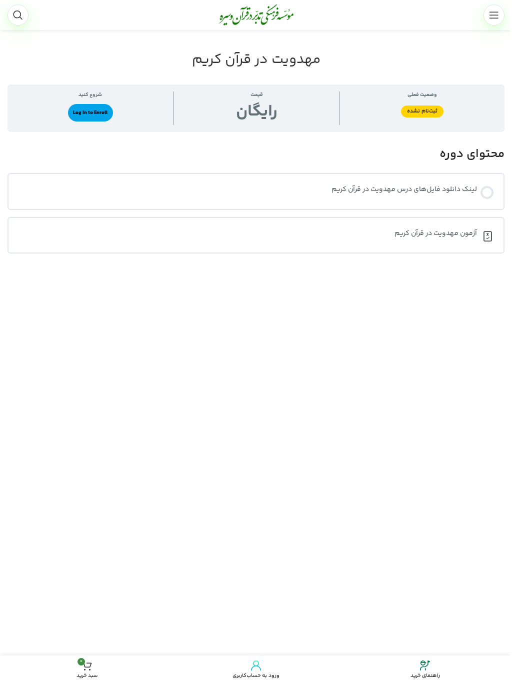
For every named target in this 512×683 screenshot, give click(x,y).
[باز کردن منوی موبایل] (494, 15)
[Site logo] (256, 15)
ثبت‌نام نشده (422, 111)
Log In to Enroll (90, 112)
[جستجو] (18, 15)
